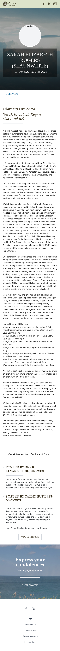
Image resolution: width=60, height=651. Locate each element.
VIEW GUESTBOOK (30, 537)
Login (30, 619)
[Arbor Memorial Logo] (9, 4)
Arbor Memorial (30, 624)
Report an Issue (30, 642)
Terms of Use (30, 630)
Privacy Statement (30, 636)
